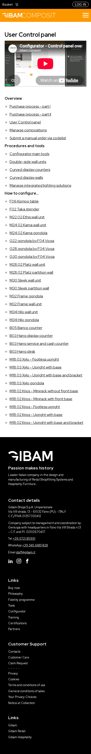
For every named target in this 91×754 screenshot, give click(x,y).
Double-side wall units (28, 161)
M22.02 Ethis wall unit (27, 217)
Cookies (13, 679)
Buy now (14, 588)
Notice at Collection (21, 703)
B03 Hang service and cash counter (39, 343)
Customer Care (18, 657)
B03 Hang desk (22, 351)
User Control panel (25, 122)
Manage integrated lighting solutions (40, 185)
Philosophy (15, 594)
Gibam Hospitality (20, 737)
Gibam (12, 725)
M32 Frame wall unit (26, 304)
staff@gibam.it (25, 552)
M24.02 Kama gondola (28, 232)
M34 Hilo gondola (24, 319)
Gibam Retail (16, 731)
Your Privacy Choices (22, 697)
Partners (14, 629)
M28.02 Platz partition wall (31, 272)
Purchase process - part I (30, 106)
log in (80, 4)
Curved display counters (30, 169)
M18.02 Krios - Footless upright (35, 406)
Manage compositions (28, 130)
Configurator (17, 611)
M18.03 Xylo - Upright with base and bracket (46, 375)
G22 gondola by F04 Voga (32, 240)
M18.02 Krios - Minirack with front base (41, 398)
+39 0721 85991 (24, 539)
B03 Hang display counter (31, 335)
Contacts (14, 652)
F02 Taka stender (24, 209)
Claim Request (18, 663)
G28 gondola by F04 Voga (32, 248)
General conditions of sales (26, 691)
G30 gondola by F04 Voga (32, 256)
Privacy (13, 673)
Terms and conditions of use (26, 685)
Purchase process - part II (30, 114)
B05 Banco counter (26, 327)
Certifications (17, 623)
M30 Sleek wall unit (25, 280)
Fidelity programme (21, 600)
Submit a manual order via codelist (38, 138)
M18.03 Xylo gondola (27, 383)
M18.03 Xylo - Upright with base (36, 367)
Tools (11, 606)
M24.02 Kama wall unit (28, 225)
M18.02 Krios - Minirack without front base (44, 391)
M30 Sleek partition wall (29, 288)
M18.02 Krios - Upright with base (36, 414)
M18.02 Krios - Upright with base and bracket (46, 422)
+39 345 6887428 (35, 545)
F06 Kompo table (24, 201)
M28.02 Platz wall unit (27, 264)
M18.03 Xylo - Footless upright (34, 359)
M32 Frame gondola (26, 296)
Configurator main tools (29, 153)
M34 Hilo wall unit (24, 311)
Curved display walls (26, 177)
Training (13, 617)
